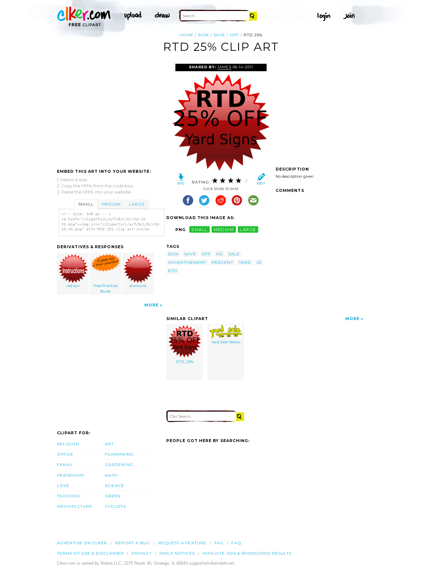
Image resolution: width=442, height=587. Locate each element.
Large (137, 204)
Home (186, 34)
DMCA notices (177, 553)
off (234, 34)
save (219, 34)
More (151, 305)
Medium (111, 204)
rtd (172, 270)
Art (109, 443)
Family (65, 464)
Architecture (74, 506)
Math (111, 475)
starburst (138, 285)
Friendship (70, 475)
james (224, 67)
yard (245, 262)
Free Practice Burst (105, 288)
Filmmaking (119, 454)
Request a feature (182, 542)
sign (203, 34)
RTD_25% (184, 361)
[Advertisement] (111, 112)
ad (219, 253)
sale (234, 253)
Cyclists (115, 506)
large (248, 229)
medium (224, 229)
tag (219, 542)
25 (259, 262)
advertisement (187, 262)
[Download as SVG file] (181, 180)
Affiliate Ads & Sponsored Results (247, 553)
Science (115, 485)
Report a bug (132, 542)
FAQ (236, 542)
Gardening (119, 464)
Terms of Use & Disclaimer (90, 553)
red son (73, 285)
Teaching (69, 495)
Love (63, 485)
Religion (68, 443)
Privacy (142, 553)
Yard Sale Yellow (225, 341)
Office (65, 454)
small (199, 229)
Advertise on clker (82, 542)
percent (222, 262)
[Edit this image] (261, 180)
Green (113, 495)
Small (85, 204)
